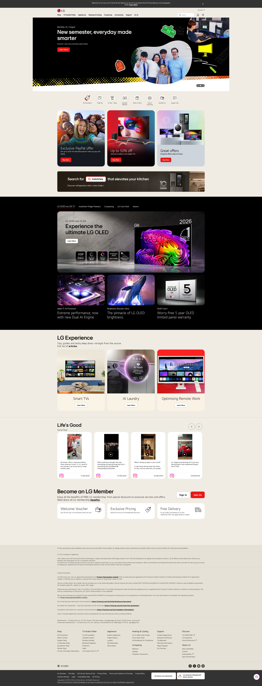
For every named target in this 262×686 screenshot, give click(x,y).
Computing (108, 15)
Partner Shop (61, 648)
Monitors (135, 649)
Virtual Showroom (188, 640)
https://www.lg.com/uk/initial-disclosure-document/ (111, 601)
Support (129, 15)
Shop (59, 15)
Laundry (110, 640)
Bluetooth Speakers (89, 643)
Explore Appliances (113, 635)
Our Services (161, 648)
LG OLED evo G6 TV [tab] (66, 206)
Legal (73, 677)
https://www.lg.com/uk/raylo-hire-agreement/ (122, 606)
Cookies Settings (63, 677)
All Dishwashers (112, 643)
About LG (186, 645)
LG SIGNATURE (187, 635)
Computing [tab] (109, 206)
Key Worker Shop (63, 646)
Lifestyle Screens (88, 638)
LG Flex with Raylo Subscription (68, 651)
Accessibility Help (84, 677)
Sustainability (186, 654)
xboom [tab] (136, 206)
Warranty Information (164, 643)
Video (84, 648)
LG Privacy (96, 677)
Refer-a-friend (62, 638)
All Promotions (62, 635)
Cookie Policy (140, 673)
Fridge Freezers (112, 638)
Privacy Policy (102, 673)
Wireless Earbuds (88, 640)
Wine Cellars (111, 646)
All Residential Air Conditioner (142, 640)
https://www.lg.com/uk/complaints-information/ (115, 610)
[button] (186, 15)
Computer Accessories (140, 654)
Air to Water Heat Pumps (141, 635)
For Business (61, 673)
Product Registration (164, 635)
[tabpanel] (131, 267)
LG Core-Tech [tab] (123, 206)
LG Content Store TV (89, 651)
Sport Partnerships (188, 657)
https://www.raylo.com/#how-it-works (74, 597)
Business (200, 10)
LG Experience (187, 638)
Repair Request (162, 646)
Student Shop (62, 640)
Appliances (82, 15)
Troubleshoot (161, 640)
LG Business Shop (63, 643)
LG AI (136, 15)
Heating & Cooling (95, 15)
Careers (185, 651)
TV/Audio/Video (69, 15)
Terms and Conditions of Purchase (121, 673)
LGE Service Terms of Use (86, 673)
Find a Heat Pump (138, 638)
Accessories (119, 15)
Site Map (71, 673)
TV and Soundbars (88, 635)
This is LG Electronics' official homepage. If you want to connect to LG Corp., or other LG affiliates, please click (95, 682)
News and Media (187, 649)
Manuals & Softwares (164, 638)
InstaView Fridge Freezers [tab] (90, 206)
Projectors (86, 646)
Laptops (135, 651)
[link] (75, 455)
